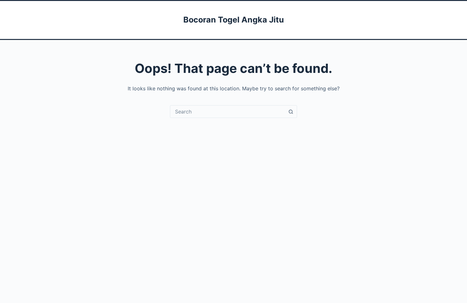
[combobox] (227, 111)
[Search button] (291, 112)
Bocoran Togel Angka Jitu (233, 19)
